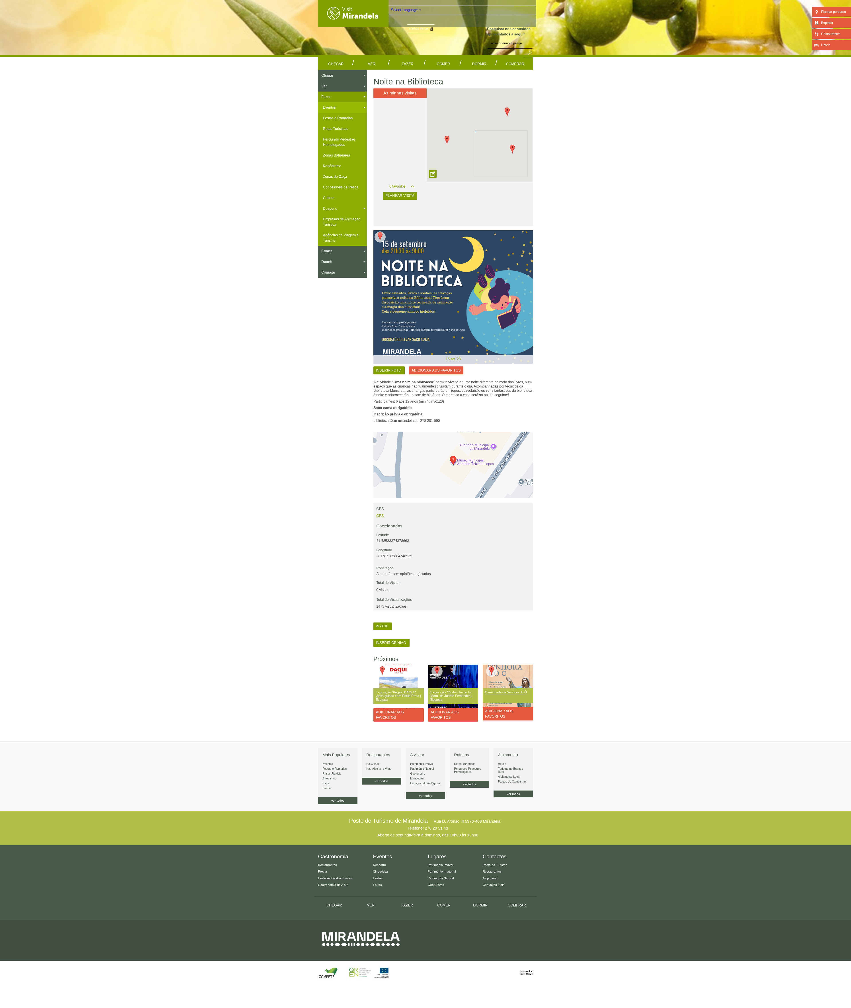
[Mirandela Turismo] (353, 24)
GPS (380, 516)
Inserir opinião (391, 643)
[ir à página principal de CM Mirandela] (361, 950)
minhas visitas (419, 28)
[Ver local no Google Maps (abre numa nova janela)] (453, 465)
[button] (512, 149)
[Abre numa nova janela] (453, 297)
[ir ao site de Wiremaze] (527, 970)
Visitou (382, 626)
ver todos (337, 800)
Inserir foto (389, 370)
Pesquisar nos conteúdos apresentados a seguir (509, 31)
